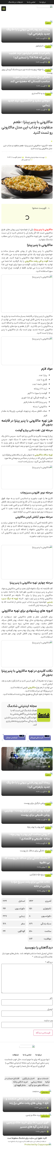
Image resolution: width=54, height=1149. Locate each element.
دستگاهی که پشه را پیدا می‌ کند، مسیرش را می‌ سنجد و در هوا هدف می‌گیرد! (29, 757)
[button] (3, 8)
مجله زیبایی (36, 1082)
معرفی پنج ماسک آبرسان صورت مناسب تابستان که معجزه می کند (30, 79)
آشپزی (44, 145)
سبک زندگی (45, 1092)
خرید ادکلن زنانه (20, 1082)
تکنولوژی (47, 749)
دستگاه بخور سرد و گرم (38, 1085)
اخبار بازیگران (28, 1078)
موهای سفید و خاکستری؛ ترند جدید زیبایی (29, 103)
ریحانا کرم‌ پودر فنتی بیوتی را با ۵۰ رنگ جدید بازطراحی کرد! (28, 31)
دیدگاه (49, 962)
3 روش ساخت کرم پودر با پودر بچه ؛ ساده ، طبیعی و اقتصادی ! (29, 836)
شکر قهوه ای (20, 1085)
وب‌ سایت (48, 1020)
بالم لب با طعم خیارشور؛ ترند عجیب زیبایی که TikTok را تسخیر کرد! (29, 55)
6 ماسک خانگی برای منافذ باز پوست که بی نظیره (27, 860)
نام (51, 998)
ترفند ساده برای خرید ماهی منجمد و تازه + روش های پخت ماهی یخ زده (27, 1101)
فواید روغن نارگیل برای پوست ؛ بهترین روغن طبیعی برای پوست (27, 813)
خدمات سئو (43, 1078)
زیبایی (48, 23)
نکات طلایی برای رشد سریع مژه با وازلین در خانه (30, 884)
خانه (50, 145)
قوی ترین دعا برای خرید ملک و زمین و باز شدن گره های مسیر (27, 1124)
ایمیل (50, 1009)
